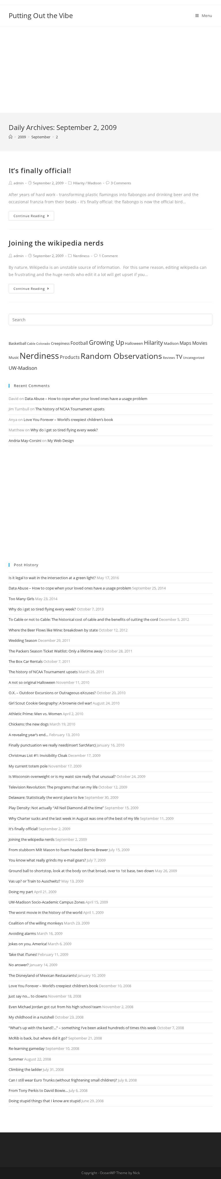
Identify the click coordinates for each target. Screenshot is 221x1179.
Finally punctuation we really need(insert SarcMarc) (52, 745)
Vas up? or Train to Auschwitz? (34, 881)
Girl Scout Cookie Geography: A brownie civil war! (50, 703)
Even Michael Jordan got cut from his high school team (55, 1006)
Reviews (169, 358)
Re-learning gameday (27, 1048)
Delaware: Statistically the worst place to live (46, 797)
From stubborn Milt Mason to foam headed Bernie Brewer (58, 849)
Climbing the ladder (25, 1069)
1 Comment (108, 255)
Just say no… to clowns (28, 996)
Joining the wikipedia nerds (56, 243)
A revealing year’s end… (28, 734)
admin (19, 183)
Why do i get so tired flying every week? (64, 429)
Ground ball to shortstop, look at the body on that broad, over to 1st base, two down (81, 870)
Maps (185, 343)
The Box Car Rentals (26, 661)
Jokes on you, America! (28, 943)
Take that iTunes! (23, 954)
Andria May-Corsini (25, 440)
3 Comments (121, 183)
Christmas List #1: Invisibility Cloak (38, 755)
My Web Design (60, 440)
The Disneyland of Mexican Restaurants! (43, 975)
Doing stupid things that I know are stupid (45, 1100)
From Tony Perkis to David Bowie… (38, 1090)
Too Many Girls (21, 598)
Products (70, 357)
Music (14, 357)
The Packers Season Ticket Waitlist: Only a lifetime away (56, 651)
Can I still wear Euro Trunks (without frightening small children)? (63, 1080)
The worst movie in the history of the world (45, 912)
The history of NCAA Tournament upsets (69, 408)
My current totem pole (28, 766)
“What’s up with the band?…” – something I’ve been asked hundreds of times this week (82, 1027)
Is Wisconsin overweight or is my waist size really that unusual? (62, 776)
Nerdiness (81, 255)
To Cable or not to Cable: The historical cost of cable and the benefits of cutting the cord (83, 619)
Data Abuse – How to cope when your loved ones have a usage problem (86, 398)
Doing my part (21, 891)
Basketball (17, 343)
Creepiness (60, 343)
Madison (94, 183)
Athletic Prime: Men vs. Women (35, 713)
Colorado (43, 344)
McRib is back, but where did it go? (38, 1038)
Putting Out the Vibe (41, 15)
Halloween (134, 343)
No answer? (19, 964)
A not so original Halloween (32, 682)
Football (79, 343)
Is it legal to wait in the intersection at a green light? (52, 577)
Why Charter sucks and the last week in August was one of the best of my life (74, 818)
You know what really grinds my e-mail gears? (47, 860)
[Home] (10, 136)
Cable (31, 344)
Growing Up (106, 342)
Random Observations (121, 356)
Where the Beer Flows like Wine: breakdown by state (53, 630)
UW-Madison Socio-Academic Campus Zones (47, 902)
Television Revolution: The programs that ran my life (53, 787)
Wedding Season (23, 640)
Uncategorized (193, 358)
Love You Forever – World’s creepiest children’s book (68, 419)
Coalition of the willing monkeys (36, 923)
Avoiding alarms (22, 933)
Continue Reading (29, 216)
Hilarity (79, 183)
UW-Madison (23, 367)
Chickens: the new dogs (29, 724)
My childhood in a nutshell (31, 1017)
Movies (199, 343)
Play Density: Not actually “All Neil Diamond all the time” (56, 807)
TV (179, 357)
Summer (16, 1059)
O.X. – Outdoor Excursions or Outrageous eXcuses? (52, 692)
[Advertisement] (110, 69)
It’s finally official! (40, 170)
